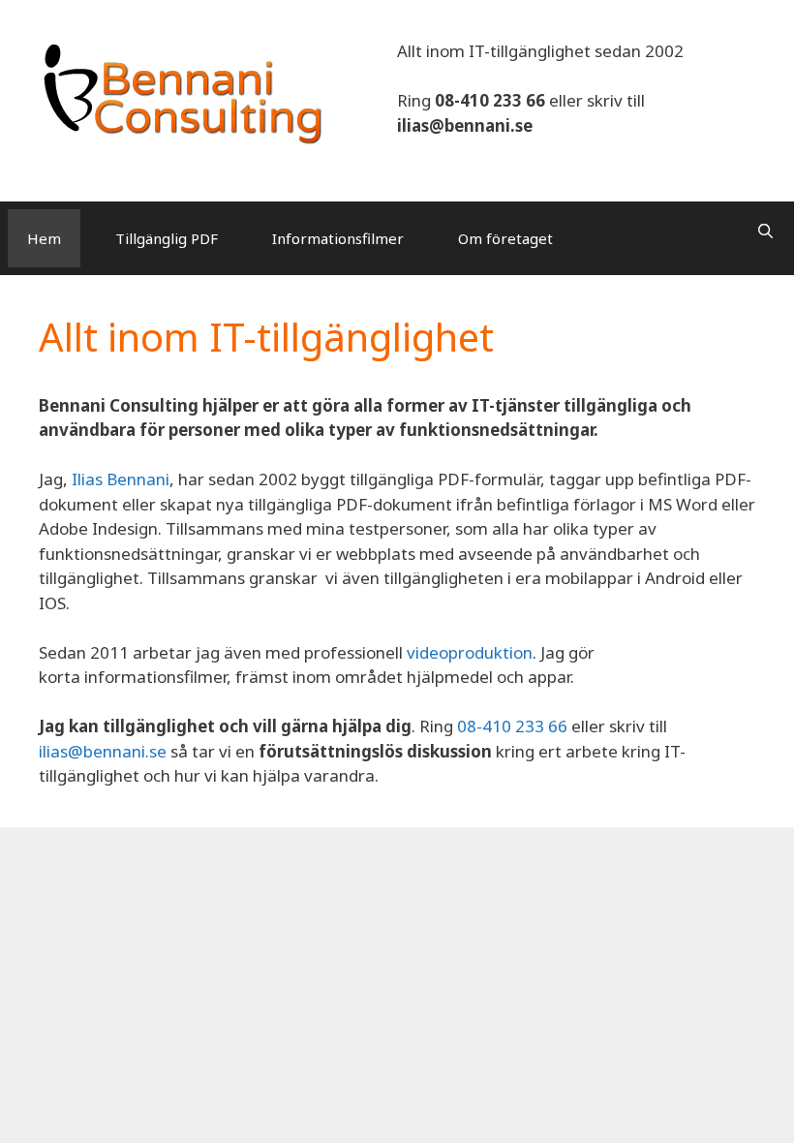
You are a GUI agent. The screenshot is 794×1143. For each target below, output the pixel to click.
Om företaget (505, 238)
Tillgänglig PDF (166, 238)
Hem (44, 238)
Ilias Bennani (120, 479)
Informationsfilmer (338, 238)
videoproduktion (470, 652)
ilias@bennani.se (465, 125)
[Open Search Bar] (765, 230)
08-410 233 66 (490, 100)
